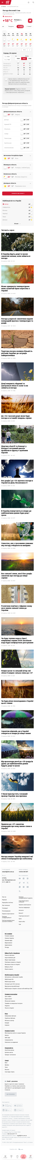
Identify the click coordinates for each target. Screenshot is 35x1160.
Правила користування (8, 913)
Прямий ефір (8, 940)
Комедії (7, 1023)
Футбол (7, 1065)
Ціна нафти (8, 996)
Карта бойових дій (10, 957)
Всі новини (8, 933)
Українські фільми (10, 1018)
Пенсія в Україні (9, 1008)
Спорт (7, 1060)
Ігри (20, 924)
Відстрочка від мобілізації (12, 986)
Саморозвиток (9, 1040)
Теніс (6, 1067)
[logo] (7, 2)
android (7, 1105)
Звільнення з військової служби (14, 977)
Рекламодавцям (6, 911)
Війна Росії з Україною (12, 953)
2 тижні (29, 26)
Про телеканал (6, 905)
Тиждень (11, 26)
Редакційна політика (7, 902)
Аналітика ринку (9, 1050)
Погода (7, 947)
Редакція (4, 899)
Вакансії (21, 913)
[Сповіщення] (29, 2)
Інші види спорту (9, 1072)
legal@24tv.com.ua (22, 1135)
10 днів (20, 26)
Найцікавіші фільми (10, 1016)
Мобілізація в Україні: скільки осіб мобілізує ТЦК (18, 988)
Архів (20, 918)
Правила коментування (25, 904)
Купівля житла (9, 1052)
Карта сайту (22, 921)
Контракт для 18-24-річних (12, 984)
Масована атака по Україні (12, 964)
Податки (7, 1005)
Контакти (21, 910)
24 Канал (3, 6)
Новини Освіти (9, 1031)
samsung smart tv (19, 1110)
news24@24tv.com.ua (8, 871)
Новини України (9, 938)
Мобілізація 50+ (9, 979)
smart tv (7, 1110)
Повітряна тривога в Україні (13, 962)
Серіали (7, 1025)
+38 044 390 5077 (23, 871)
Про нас (4, 897)
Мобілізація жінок (10, 981)
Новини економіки (11, 994)
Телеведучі (5, 908)
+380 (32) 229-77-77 (12, 1133)
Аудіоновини (8, 945)
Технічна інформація (24, 907)
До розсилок (11, 1094)
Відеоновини (8, 943)
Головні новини (9, 936)
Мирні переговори (10, 960)
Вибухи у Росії (9, 967)
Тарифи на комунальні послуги (13, 1003)
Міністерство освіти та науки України (15, 1033)
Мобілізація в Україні (12, 975)
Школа (7, 1035)
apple (19, 1105)
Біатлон (7, 1069)
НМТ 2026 (7, 1037)
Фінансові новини (10, 1001)
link (19, 878)
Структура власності (24, 916)
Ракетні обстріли (9, 955)
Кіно (6, 1013)
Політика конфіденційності (6, 917)
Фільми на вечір (9, 1020)
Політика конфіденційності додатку (25, 897)
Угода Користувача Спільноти (24, 901)
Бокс (6, 1062)
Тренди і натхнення (10, 1054)
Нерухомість (9, 1048)
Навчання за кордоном (11, 1042)
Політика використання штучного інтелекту (8, 921)
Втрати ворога (9, 969)
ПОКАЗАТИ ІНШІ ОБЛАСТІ (18, 193)
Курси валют (8, 998)
